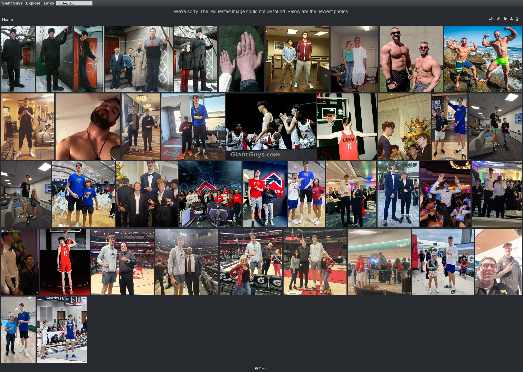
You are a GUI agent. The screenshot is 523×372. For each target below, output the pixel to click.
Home (7, 19)
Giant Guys (12, 3)
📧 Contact (261, 368)
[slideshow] (505, 19)
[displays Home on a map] (518, 19)
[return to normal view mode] (511, 19)
